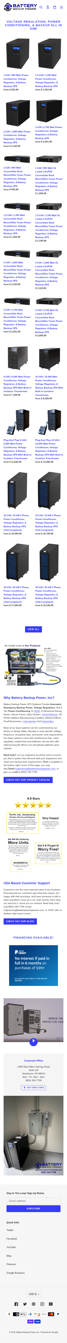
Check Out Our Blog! (20, 921)
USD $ (32, 1294)
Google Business (16, 1272)
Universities (48, 721)
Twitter (10, 1230)
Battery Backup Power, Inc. (28, 1332)
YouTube (11, 1247)
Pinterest (11, 1264)
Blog (9, 1255)
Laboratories (29, 721)
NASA (37, 711)
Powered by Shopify (49, 1332)
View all (33, 629)
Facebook (12, 1238)
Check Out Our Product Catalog (28, 780)
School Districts (50, 714)
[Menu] (61, 7)
